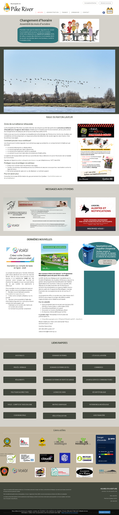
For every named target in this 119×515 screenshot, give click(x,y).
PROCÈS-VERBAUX (20, 367)
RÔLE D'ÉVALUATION (59, 416)
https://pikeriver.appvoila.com (15, 294)
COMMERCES (98, 367)
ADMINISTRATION (53, 12)
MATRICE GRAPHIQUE (59, 404)
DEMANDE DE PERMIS (59, 355)
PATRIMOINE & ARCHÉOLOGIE (99, 404)
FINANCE (65, 12)
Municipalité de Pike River (90, 3)
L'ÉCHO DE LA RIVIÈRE (99, 355)
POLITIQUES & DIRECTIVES (20, 392)
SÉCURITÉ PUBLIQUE (99, 392)
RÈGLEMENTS (19, 380)
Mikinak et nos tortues (106, 3)
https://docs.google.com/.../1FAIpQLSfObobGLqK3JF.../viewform (62, 319)
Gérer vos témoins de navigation (69, 512)
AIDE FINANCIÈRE (99, 415)
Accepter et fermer (104, 512)
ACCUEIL (40, 12)
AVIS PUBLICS (19, 355)
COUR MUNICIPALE (20, 415)
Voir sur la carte (102, 461)
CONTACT (86, 12)
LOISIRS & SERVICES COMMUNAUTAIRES (99, 380)
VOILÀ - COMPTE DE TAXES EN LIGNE (20, 404)
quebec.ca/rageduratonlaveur (26, 160)
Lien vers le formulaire (107, 262)
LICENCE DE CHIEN (59, 392)
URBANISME (75, 12)
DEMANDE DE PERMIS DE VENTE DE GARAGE (59, 380)
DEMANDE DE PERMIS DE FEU (59, 367)
